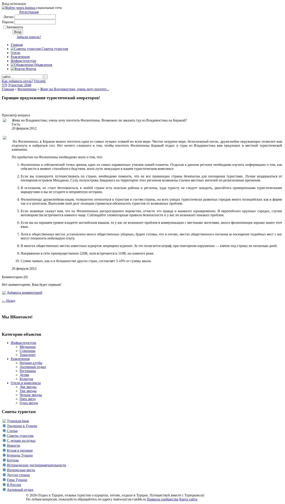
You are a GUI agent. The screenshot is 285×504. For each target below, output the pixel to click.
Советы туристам (54, 49)
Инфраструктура (23, 61)
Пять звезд (28, 399)
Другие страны (18, 475)
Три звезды (28, 391)
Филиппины (27, 89)
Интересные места (21, 470)
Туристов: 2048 (19, 85)
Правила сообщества (162, 499)
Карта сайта (188, 499)
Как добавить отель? (17, 81)
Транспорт (28, 355)
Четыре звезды (31, 395)
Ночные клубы (31, 363)
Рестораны (28, 371)
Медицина (28, 347)
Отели (15, 53)
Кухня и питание (20, 450)
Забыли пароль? (29, 37)
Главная (8, 89)
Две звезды (28, 387)
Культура (26, 379)
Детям (24, 375)
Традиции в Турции (22, 426)
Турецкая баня (18, 421)
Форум (30, 69)
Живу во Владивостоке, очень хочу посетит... (74, 89)
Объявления (42, 65)
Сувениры (27, 351)
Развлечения (20, 57)
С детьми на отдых (21, 440)
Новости (13, 445)
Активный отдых (33, 367)
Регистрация (29, 12)
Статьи (12, 431)
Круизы (13, 460)
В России (14, 485)
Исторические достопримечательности (36, 465)
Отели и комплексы (26, 383)
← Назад (8, 300)
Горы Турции (17, 480)
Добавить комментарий (24, 292)
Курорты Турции (20, 455)
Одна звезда (29, 403)
